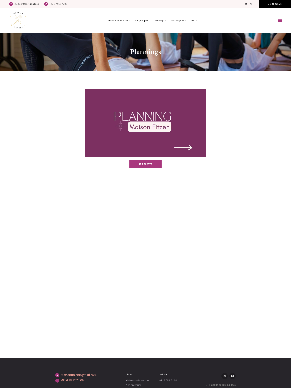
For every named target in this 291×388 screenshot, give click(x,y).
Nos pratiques (141, 20)
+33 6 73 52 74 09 (58, 3)
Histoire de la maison (119, 20)
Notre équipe (177, 20)
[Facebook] (246, 4)
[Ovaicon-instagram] (251, 4)
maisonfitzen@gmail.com (27, 3)
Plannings (159, 20)
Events (194, 20)
